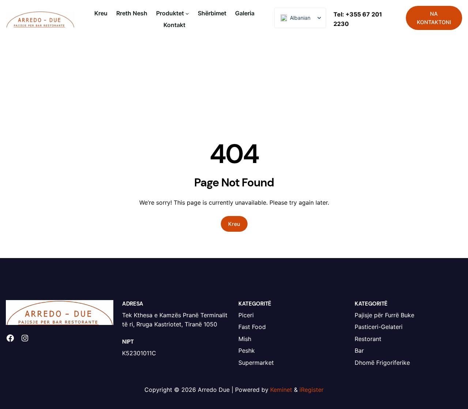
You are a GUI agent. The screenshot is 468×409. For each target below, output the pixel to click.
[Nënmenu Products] (187, 13)
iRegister (311, 389)
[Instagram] (24, 338)
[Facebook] (10, 338)
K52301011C (139, 353)
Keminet (281, 389)
